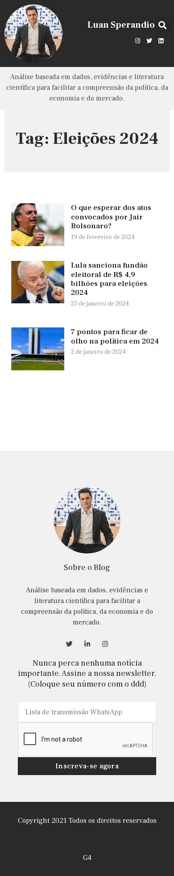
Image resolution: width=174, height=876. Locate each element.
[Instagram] (137, 41)
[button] (162, 24)
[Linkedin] (161, 41)
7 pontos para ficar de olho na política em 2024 (115, 336)
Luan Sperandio (121, 25)
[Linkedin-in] (87, 643)
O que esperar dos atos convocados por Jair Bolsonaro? (111, 217)
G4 (87, 857)
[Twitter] (149, 41)
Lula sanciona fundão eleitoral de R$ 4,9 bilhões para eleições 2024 (109, 279)
